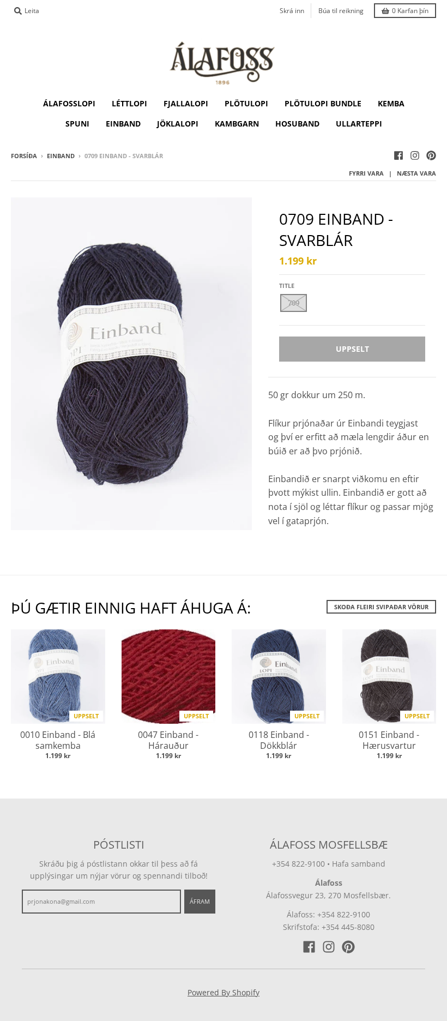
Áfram (200, 901)
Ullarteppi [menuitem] (359, 123)
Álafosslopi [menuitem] (69, 103)
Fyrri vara (366, 173)
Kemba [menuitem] (391, 103)
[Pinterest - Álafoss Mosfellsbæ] (431, 155)
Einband (61, 156)
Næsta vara (416, 173)
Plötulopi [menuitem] (246, 103)
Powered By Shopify (223, 992)
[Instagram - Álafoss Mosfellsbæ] (415, 155)
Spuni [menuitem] (77, 123)
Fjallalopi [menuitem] (186, 103)
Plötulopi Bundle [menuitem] (323, 103)
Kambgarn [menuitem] (237, 123)
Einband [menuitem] (123, 123)
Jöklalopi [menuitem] (177, 123)
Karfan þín (410, 10)
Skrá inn (292, 10)
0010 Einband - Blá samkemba (57, 740)
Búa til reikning (341, 10)
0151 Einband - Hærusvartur (389, 740)
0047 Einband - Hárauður (168, 740)
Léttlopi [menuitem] (129, 103)
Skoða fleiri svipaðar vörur (381, 607)
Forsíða (24, 156)
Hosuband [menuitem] (297, 123)
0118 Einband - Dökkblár (279, 740)
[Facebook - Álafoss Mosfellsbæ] (398, 155)
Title (286, 285)
